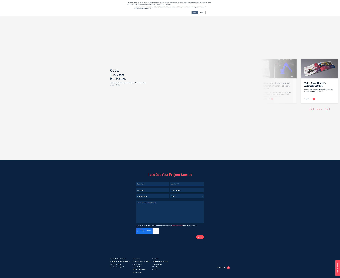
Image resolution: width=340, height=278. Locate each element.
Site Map (154, 269)
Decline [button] (202, 12)
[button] (311, 109)
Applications (136, 258)
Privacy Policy (156, 267)
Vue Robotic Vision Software (118, 258)
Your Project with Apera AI (117, 267)
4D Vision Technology (115, 264)
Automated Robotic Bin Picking (141, 261)
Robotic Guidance (137, 267)
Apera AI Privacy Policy (177, 225)
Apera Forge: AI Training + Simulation (120, 261)
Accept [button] (194, 12)
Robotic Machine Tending (139, 269)
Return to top (221, 267)
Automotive (155, 258)
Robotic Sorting (137, 272)
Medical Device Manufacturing (160, 261)
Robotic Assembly (137, 264)
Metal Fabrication (157, 264)
